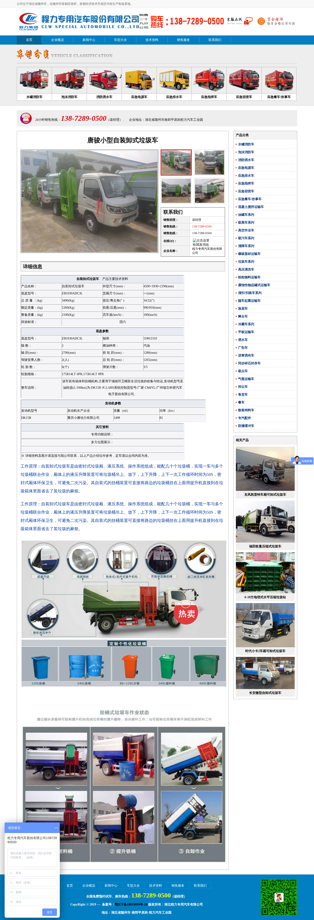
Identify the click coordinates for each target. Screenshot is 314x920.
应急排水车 (246, 175)
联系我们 (214, 40)
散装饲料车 (246, 410)
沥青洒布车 (246, 355)
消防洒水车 (246, 160)
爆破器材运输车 (249, 254)
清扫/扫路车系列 (250, 293)
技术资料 (152, 40)
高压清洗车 (246, 269)
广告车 (243, 347)
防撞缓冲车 (246, 426)
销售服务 (183, 40)
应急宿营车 (246, 191)
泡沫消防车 (246, 152)
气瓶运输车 (246, 379)
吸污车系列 (246, 238)
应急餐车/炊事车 (250, 199)
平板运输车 (246, 332)
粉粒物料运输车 (249, 277)
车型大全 (120, 40)
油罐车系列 (246, 214)
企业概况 (57, 40)
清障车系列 (246, 246)
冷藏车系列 (246, 324)
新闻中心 (89, 40)
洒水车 (243, 340)
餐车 (241, 402)
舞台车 (243, 316)
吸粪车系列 (246, 222)
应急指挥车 (246, 183)
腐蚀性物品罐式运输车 (254, 285)
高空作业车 (246, 230)
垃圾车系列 (246, 261)
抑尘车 (243, 386)
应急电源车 (246, 168)
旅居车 (243, 308)
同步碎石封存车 (249, 363)
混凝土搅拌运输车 (251, 207)
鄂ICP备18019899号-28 (131, 904)
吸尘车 (243, 371)
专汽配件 (244, 418)
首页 (29, 40)
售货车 (243, 394)
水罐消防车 (246, 144)
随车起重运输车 (249, 300)
